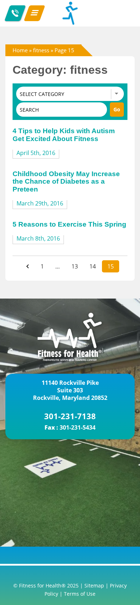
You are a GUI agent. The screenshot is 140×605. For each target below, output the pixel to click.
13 (74, 266)
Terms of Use (79, 593)
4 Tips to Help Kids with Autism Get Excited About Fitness (64, 134)
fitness (41, 50)
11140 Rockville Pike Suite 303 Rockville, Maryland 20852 (70, 390)
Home (20, 50)
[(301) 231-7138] (15, 13)
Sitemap (94, 585)
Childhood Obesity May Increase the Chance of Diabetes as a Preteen (66, 181)
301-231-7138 (70, 416)
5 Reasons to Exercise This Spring (69, 224)
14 (92, 266)
